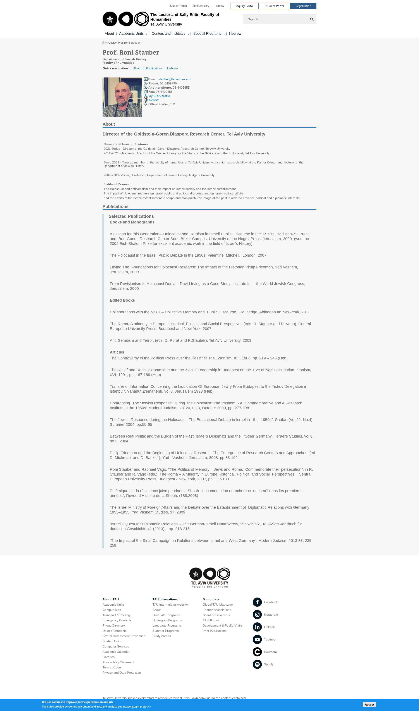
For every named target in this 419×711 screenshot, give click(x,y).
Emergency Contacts (117, 620)
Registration (303, 6)
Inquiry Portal (244, 6)
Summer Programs (166, 630)
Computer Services (116, 646)
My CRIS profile (159, 96)
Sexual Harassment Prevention (124, 636)
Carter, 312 (161, 104)
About (109, 33)
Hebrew (219, 5)
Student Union (112, 641)
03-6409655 (169, 87)
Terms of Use (112, 667)
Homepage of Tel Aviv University (104, 42)
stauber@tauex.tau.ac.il (174, 79)
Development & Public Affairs (222, 625)
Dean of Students (115, 630)
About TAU (111, 599)
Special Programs (207, 33)
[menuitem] (178, 6)
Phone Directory (114, 625)
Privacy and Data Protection (122, 672)
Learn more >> (141, 706)
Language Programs (167, 625)
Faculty (111, 42)
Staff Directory (200, 5)
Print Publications (215, 630)
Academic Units (131, 33)
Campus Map (112, 609)
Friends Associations (217, 609)
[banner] (209, 19)
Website (154, 100)
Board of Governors (216, 615)
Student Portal (178, 5)
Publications (154, 68)
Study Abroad (162, 636)
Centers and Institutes (168, 33)
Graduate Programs (166, 615)
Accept (369, 704)
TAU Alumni (211, 620)
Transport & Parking (116, 615)
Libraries (109, 657)
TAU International (166, 599)
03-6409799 (162, 83)
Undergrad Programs (167, 620)
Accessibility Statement (118, 662)
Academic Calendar (116, 651)
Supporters (211, 599)
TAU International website (170, 604)
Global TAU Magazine (218, 604)
